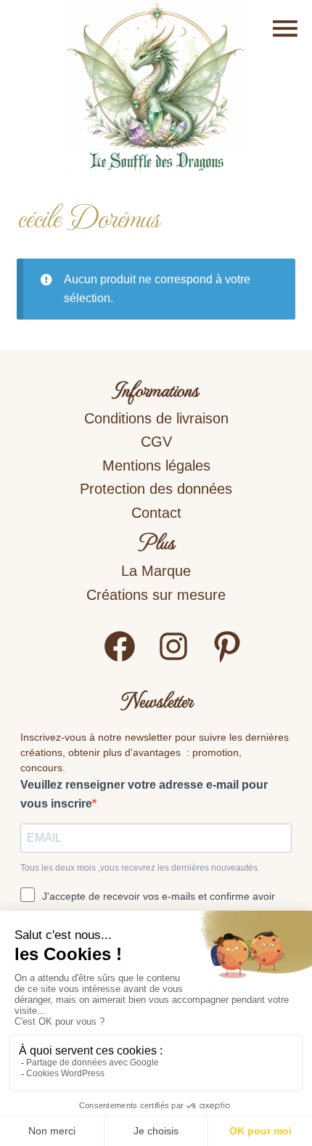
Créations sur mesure (156, 595)
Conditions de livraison (156, 418)
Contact (156, 513)
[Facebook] (120, 659)
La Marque (156, 571)
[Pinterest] (227, 659)
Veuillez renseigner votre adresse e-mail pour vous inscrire (144, 794)
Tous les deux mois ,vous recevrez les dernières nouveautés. (140, 868)
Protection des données (156, 489)
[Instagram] (173, 659)
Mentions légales (156, 466)
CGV (156, 442)
